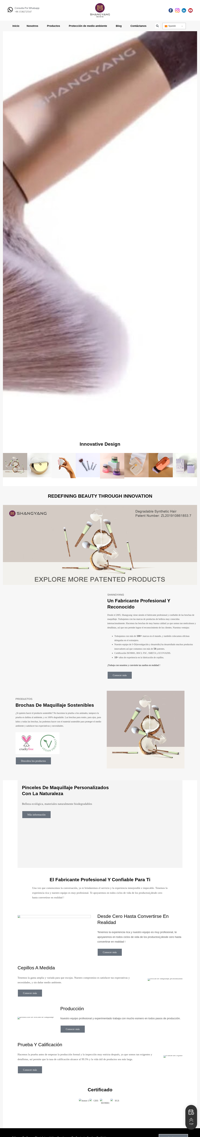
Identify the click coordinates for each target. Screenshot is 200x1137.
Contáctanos (138, 26)
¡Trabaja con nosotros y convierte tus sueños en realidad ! (133, 665)
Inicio (15, 26)
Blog (119, 26)
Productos (53, 26)
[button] (157, 26)
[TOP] (191, 1120)
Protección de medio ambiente (88, 26)
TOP (191, 1124)
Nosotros (32, 26)
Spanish (172, 26)
